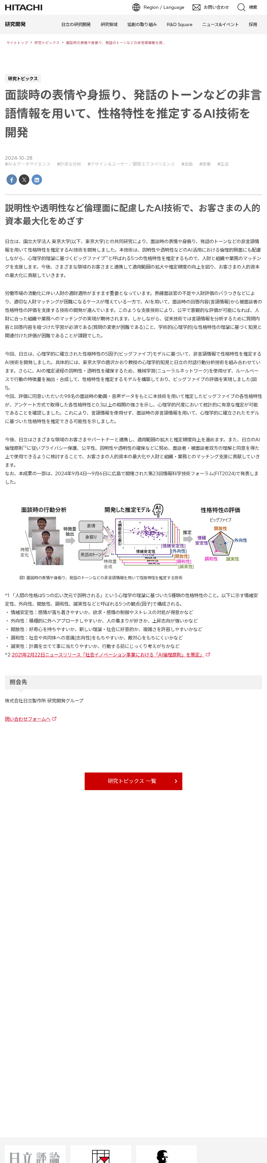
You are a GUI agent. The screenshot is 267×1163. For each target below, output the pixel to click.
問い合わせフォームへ (27, 719)
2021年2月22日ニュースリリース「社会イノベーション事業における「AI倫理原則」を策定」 (108, 655)
